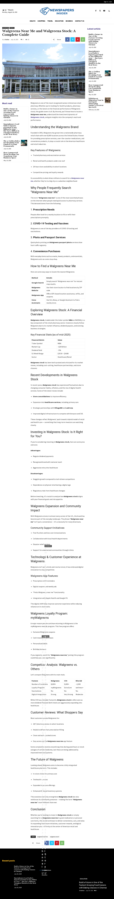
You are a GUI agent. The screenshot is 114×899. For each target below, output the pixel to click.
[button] (109, 11)
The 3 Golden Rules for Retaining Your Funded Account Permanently (11, 143)
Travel (12, 28)
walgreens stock (54, 837)
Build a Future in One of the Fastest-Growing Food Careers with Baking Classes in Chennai (11, 113)
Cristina (6, 39)
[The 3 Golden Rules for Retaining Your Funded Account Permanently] (24, 143)
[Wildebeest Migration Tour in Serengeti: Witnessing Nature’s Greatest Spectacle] (108, 100)
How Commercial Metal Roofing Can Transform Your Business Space (11, 155)
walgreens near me (42, 837)
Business (48, 546)
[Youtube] (104, 10)
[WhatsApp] (83, 39)
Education (46, 636)
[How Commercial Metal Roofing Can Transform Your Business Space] (24, 155)
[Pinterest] (77, 39)
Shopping (5, 28)
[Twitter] (100, 10)
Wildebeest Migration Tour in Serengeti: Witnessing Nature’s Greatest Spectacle (96, 103)
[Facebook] (95, 10)
